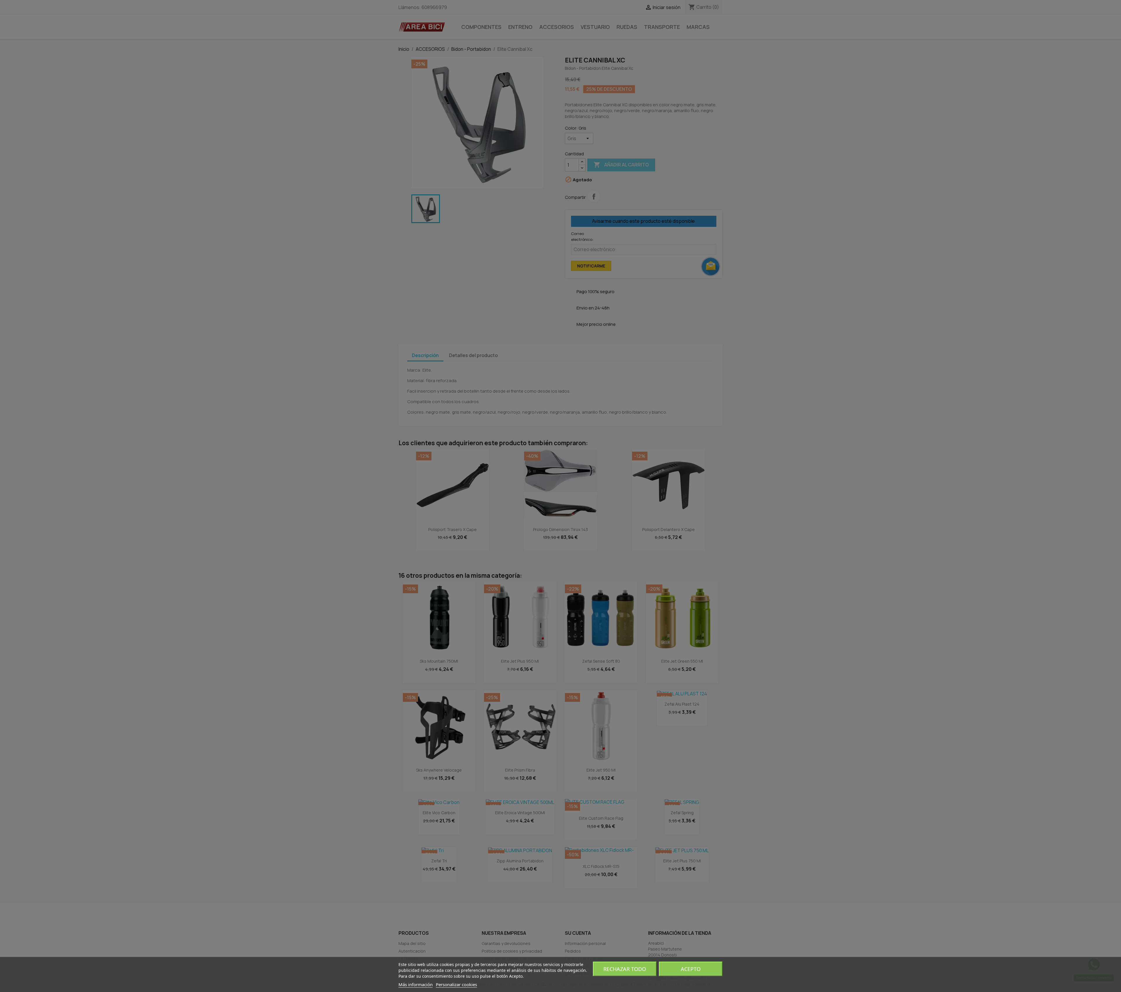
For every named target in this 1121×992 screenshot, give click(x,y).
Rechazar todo (624, 968)
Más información (415, 984)
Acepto (691, 968)
